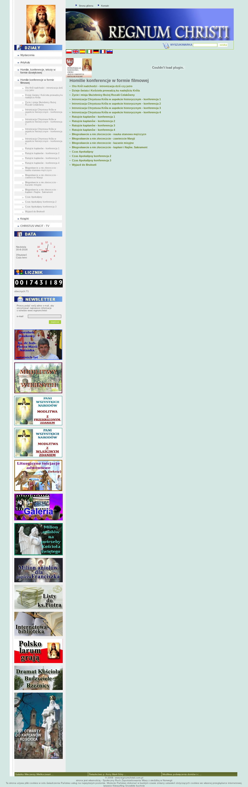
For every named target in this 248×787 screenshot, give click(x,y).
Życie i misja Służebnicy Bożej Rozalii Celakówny (40, 103)
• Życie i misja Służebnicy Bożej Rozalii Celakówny (102, 94)
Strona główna (86, 6)
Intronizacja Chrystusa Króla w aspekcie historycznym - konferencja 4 (43, 141)
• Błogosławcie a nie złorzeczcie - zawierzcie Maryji (102, 138)
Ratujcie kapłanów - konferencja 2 (42, 153)
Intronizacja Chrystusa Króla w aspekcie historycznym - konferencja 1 (43, 112)
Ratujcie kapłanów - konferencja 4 (42, 163)
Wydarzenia (27, 55)
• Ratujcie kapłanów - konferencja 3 (92, 125)
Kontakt (105, 6)
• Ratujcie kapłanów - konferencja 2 (92, 121)
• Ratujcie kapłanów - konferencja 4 (92, 129)
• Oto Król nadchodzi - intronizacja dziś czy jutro (101, 86)
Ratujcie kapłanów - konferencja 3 (42, 158)
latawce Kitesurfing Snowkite (119, 785)
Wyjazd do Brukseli (35, 211)
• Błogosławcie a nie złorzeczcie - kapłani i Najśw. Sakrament (108, 147)
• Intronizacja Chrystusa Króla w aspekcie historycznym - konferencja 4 (115, 112)
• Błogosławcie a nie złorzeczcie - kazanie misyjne (102, 142)
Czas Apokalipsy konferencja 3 (40, 206)
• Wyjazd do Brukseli (83, 164)
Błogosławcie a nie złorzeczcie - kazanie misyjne (41, 183)
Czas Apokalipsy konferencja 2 (40, 202)
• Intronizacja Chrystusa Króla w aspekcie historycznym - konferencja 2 (115, 103)
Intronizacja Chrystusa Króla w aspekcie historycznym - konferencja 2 (43, 121)
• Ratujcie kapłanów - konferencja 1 (92, 116)
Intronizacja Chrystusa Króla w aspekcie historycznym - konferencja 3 (43, 131)
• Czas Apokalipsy (81, 151)
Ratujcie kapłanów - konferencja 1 (42, 148)
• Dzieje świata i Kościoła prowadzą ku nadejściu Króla (105, 90)
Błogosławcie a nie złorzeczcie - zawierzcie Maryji (41, 176)
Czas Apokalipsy (33, 197)
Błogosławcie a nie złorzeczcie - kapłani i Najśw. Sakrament (41, 191)
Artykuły (25, 62)
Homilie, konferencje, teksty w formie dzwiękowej (37, 71)
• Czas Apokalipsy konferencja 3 (90, 160)
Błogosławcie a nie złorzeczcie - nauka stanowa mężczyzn (41, 169)
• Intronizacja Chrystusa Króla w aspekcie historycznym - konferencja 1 (115, 99)
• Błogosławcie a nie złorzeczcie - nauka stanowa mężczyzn (108, 134)
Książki (24, 218)
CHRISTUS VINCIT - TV (34, 225)
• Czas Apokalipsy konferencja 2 (90, 156)
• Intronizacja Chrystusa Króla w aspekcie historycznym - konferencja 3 (115, 108)
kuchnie (140, 785)
